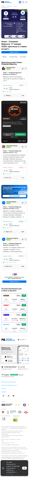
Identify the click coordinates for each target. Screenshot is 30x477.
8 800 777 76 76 (10, 442)
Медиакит (3, 391)
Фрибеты (24, 117)
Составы (23, 57)
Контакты (3, 388)
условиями (10, 474)
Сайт (24, 295)
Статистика (13, 57)
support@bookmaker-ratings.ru (12, 444)
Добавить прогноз (14, 52)
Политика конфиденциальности (9, 385)
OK (24, 468)
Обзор (4, 57)
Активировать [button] (20, 134)
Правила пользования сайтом (8, 382)
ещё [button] (24, 163)
